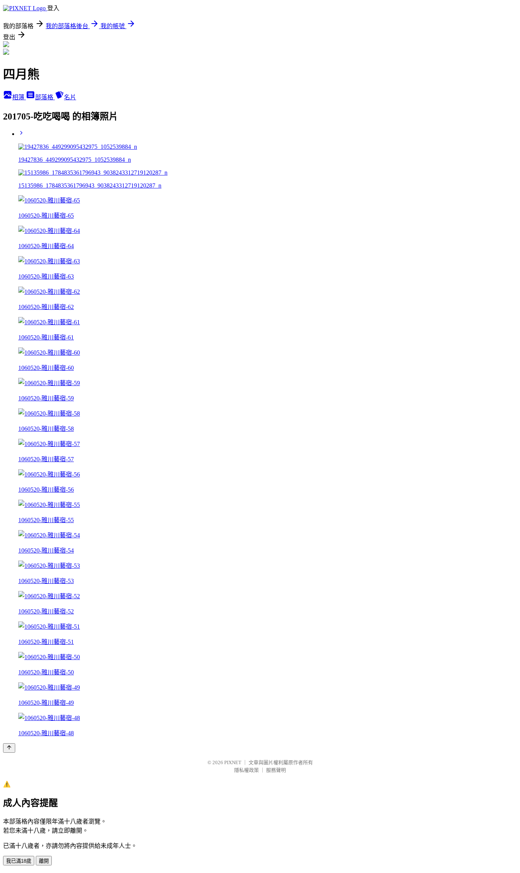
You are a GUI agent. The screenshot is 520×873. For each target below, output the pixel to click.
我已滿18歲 (18, 861)
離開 (44, 861)
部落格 (45, 97)
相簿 (19, 97)
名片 (70, 97)
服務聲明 (276, 770)
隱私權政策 (246, 770)
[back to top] (9, 748)
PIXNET (232, 762)
